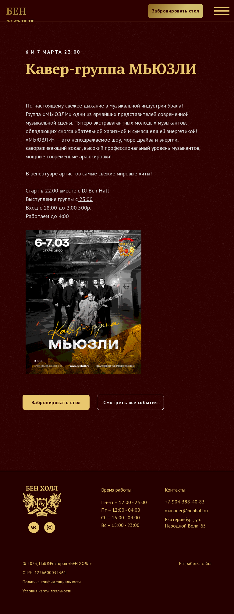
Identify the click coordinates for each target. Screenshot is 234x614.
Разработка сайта (195, 563)
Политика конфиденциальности (52, 581)
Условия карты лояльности (47, 591)
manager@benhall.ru (186, 510)
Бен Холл (20, 17)
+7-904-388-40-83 (185, 502)
